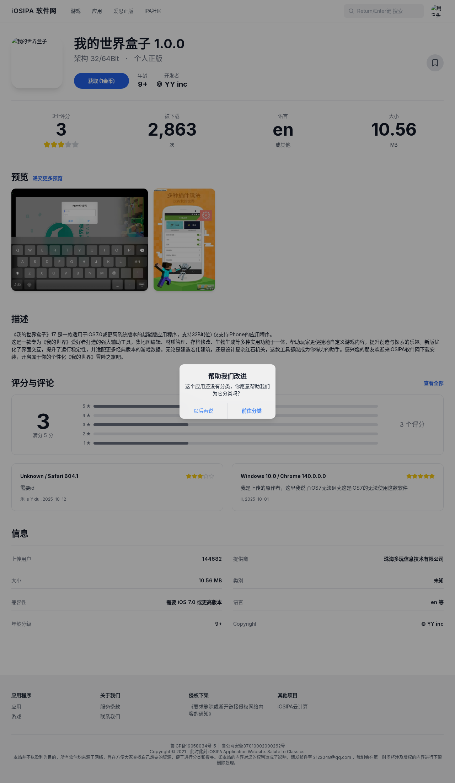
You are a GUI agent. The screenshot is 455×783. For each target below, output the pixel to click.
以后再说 (203, 411)
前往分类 (252, 411)
